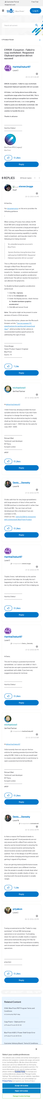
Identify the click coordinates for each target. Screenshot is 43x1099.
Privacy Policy (7, 1081)
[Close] (36, 1049)
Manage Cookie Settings (21, 1096)
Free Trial (35, 2)
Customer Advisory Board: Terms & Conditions (21, 1043)
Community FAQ (11, 1014)
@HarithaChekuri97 (13, 404)
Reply (21, 164)
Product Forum (8, 40)
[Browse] (4, 10)
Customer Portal (12, 2)
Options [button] (39, 40)
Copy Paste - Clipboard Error (14, 1022)
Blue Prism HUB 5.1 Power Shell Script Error (19, 1032)
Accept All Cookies (21, 1086)
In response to (21, 563)
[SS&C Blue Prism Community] (16, 10)
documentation (12, 208)
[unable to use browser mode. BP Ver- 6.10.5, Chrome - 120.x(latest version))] (39, 178)
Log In (35, 10)
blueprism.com (10, 5)
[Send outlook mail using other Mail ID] (35, 178)
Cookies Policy (20, 1071)
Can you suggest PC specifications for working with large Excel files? (19, 326)
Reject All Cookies (21, 1091)
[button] (8, 157)
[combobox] (21, 25)
